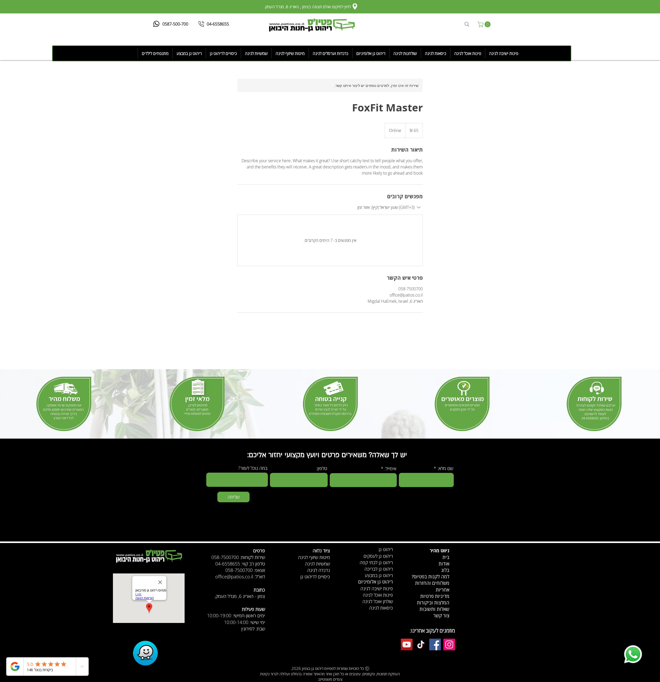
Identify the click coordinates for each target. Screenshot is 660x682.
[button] (484, 24)
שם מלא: (445, 468)
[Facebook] (435, 644)
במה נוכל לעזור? (252, 468)
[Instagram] (449, 644)
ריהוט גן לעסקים (378, 556)
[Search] (466, 24)
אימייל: (390, 468)
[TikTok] (421, 644)
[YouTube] (406, 644)
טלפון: (321, 468)
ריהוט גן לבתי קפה (376, 562)
